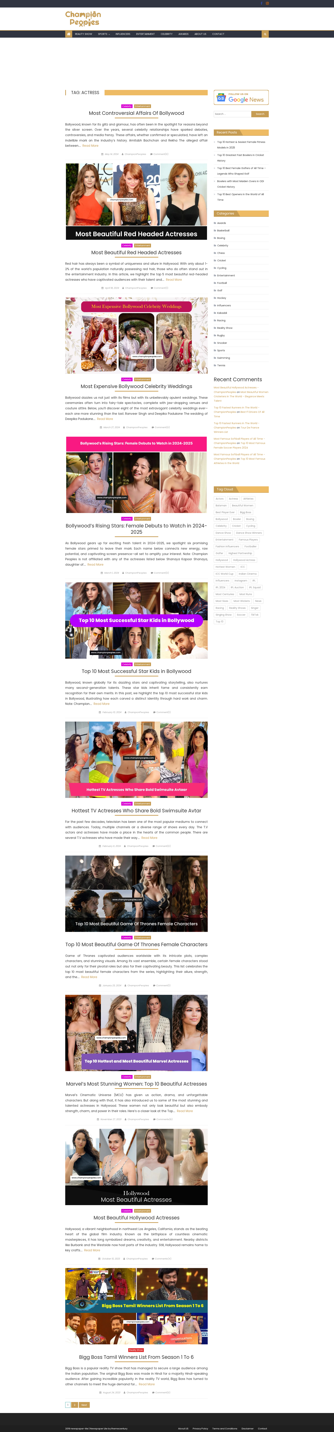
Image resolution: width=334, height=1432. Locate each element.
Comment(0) (160, 154)
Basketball (223, 230)
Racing (221, 320)
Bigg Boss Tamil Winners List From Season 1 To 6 (136, 1357)
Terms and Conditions (224, 1428)
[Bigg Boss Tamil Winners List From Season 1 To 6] (136, 1306)
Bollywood (222, 519)
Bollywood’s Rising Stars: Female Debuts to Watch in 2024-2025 (136, 529)
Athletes (248, 498)
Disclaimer (248, 1428)
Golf (219, 290)
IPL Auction (237, 587)
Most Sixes (222, 601)
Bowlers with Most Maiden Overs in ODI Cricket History (240, 184)
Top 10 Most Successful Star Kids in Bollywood (136, 671)
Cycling (221, 268)
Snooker (222, 343)
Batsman (221, 505)
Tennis (221, 365)
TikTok (255, 615)
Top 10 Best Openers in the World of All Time (240, 197)
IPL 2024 (220, 587)
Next (84, 1405)
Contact (218, 34)
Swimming (223, 358)
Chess (221, 253)
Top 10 (219, 621)
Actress (233, 498)
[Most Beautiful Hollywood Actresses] (136, 1167)
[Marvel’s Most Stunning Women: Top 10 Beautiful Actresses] (136, 1033)
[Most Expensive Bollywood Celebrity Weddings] (136, 335)
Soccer (241, 615)
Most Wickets (242, 601)
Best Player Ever (225, 512)
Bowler (237, 519)
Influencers (123, 34)
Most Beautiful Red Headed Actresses (136, 253)
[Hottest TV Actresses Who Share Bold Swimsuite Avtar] (136, 760)
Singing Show (224, 615)
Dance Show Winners (249, 533)
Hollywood (222, 560)
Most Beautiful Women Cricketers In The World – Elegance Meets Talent (241, 396)
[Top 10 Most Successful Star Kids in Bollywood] (136, 620)
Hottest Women (225, 567)
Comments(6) (164, 1119)
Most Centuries (225, 594)
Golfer (219, 553)
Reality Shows (237, 608)
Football (222, 283)
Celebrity (167, 34)
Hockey (221, 298)
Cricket (221, 260)
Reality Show (83, 34)
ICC (243, 567)
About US (200, 34)
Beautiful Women (242, 505)
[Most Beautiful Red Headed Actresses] (136, 201)
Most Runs (246, 594)
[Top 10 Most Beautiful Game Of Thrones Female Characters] (136, 894)
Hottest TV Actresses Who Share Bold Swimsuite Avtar (136, 811)
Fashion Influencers (227, 546)
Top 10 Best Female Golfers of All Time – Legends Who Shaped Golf (241, 170)
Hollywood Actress (244, 560)
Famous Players (248, 539)
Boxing (221, 238)
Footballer (251, 546)
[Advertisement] (167, 63)
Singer (255, 608)
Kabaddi (222, 313)
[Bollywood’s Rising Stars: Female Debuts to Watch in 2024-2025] (136, 475)
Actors (220, 498)
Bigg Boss (245, 512)
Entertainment (145, 34)
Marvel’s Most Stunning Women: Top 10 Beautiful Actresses (136, 1084)
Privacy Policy (200, 1428)
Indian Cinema (248, 574)
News (258, 601)
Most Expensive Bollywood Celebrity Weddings (136, 386)
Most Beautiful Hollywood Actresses (137, 1218)
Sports (102, 34)
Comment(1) (161, 288)
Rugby (221, 335)
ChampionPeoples (135, 154)
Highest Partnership (240, 553)
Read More (90, 146)
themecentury (119, 1428)
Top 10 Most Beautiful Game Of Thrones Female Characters (136, 944)
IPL (254, 580)
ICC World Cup (224, 574)
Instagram (241, 580)
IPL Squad (255, 587)
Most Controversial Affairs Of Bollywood (136, 113)
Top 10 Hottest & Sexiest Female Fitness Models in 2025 (241, 144)
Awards (183, 34)
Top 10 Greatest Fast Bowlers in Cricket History (240, 157)
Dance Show (223, 533)
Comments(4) (163, 1258)
